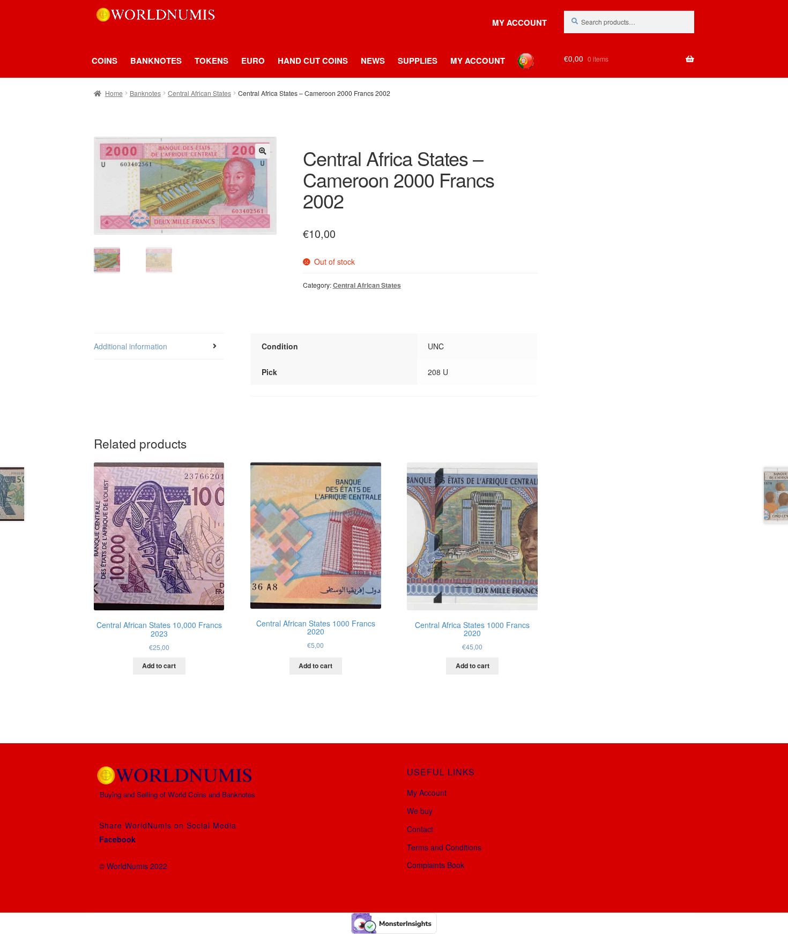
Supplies (417, 60)
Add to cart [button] (159, 665)
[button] (262, 151)
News (373, 60)
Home (114, 93)
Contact (420, 829)
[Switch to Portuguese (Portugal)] (517, 53)
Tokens (211, 60)
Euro (253, 60)
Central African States (199, 93)
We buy (420, 810)
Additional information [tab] (130, 346)
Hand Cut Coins (313, 60)
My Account (519, 22)
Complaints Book (435, 865)
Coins (104, 60)
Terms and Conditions (444, 847)
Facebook (117, 839)
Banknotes (156, 60)
